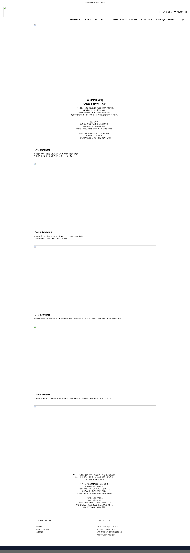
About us (171, 20)
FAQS (182, 20)
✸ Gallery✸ (160, 20)
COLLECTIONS (118, 20)
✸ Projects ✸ (146, 20)
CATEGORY (132, 20)
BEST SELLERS (91, 20)
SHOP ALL (104, 20)
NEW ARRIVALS (76, 20)
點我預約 (112, 535)
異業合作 (39, 526)
